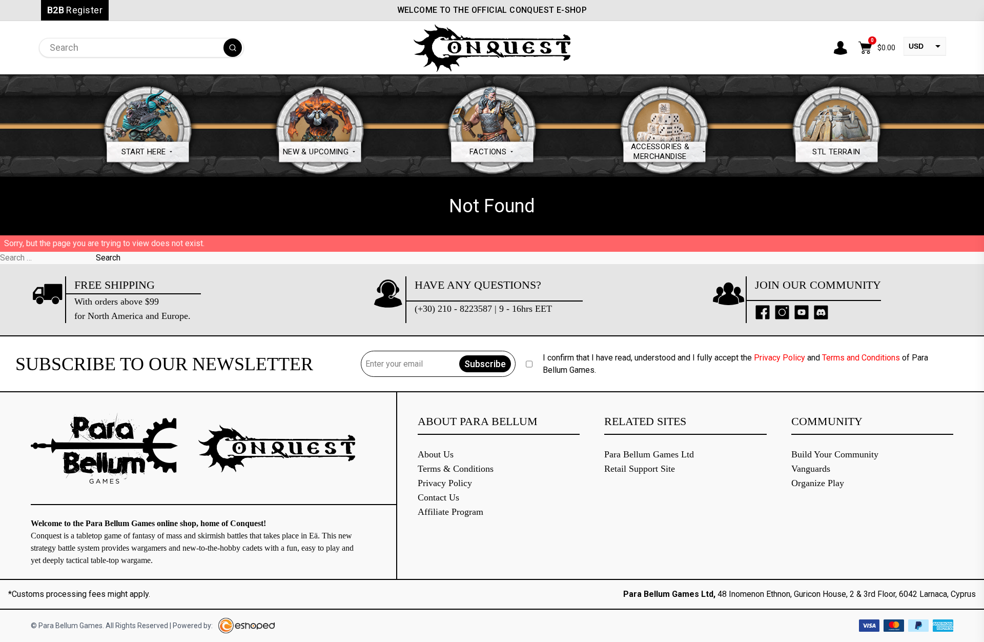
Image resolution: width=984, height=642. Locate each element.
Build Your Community (834, 454)
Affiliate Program (450, 512)
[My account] (840, 47)
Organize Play (817, 483)
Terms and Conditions (861, 358)
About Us (436, 454)
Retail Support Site (639, 469)
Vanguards (810, 469)
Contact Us (438, 497)
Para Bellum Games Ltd (649, 454)
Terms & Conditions (456, 469)
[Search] (232, 47)
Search (108, 258)
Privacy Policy (779, 358)
